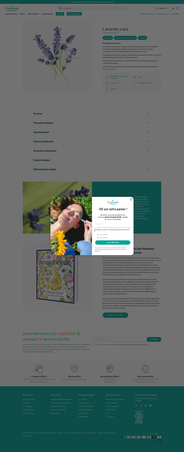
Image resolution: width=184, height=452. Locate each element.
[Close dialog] (131, 199)
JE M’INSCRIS (112, 242)
